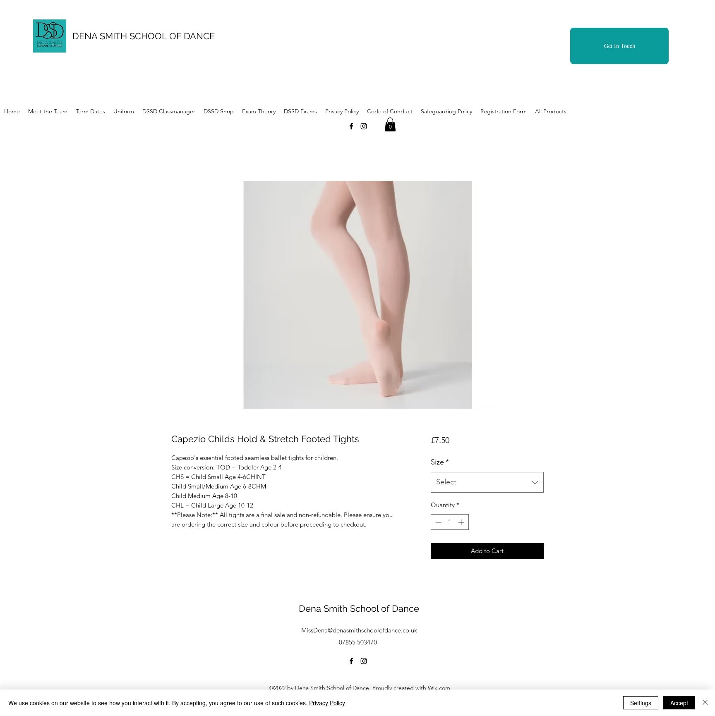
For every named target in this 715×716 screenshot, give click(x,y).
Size (440, 462)
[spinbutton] (449, 522)
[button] (390, 124)
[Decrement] (437, 522)
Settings (640, 703)
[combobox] (487, 482)
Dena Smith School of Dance (359, 608)
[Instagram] (364, 126)
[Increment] (462, 522)
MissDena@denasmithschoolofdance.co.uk (359, 630)
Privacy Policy (327, 703)
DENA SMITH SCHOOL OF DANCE (143, 36)
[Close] (705, 702)
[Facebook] (351, 126)
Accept (679, 703)
